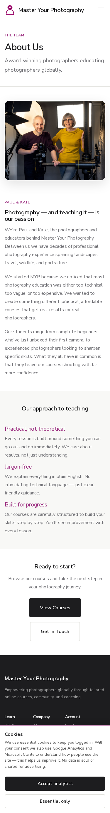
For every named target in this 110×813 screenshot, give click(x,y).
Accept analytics (55, 784)
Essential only (55, 801)
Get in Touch (55, 631)
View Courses (55, 607)
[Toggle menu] (101, 10)
